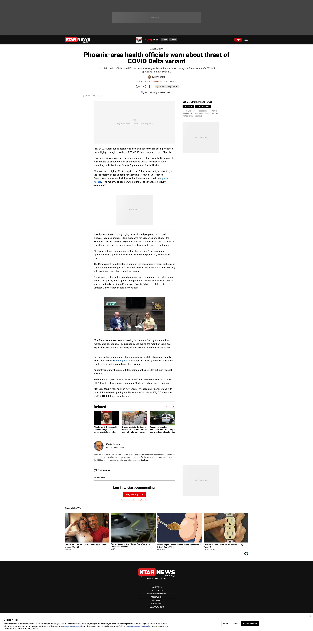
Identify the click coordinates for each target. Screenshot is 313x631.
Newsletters (204, 106)
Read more (145, 460)
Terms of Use (68, 626)
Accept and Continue (250, 623)
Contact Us (156, 587)
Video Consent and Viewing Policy (139, 626)
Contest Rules (156, 590)
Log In (238, 40)
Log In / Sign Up (134, 494)
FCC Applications (156, 607)
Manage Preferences (230, 623)
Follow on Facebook (156, 594)
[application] (134, 314)
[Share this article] (144, 86)
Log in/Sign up (188, 111)
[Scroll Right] (173, 406)
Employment (156, 604)
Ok (310, 616)
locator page (120, 360)
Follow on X (156, 597)
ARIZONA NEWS (156, 49)
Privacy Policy (78, 626)
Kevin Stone (113, 444)
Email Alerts (156, 600)
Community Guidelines (140, 500)
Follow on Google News (168, 87)
